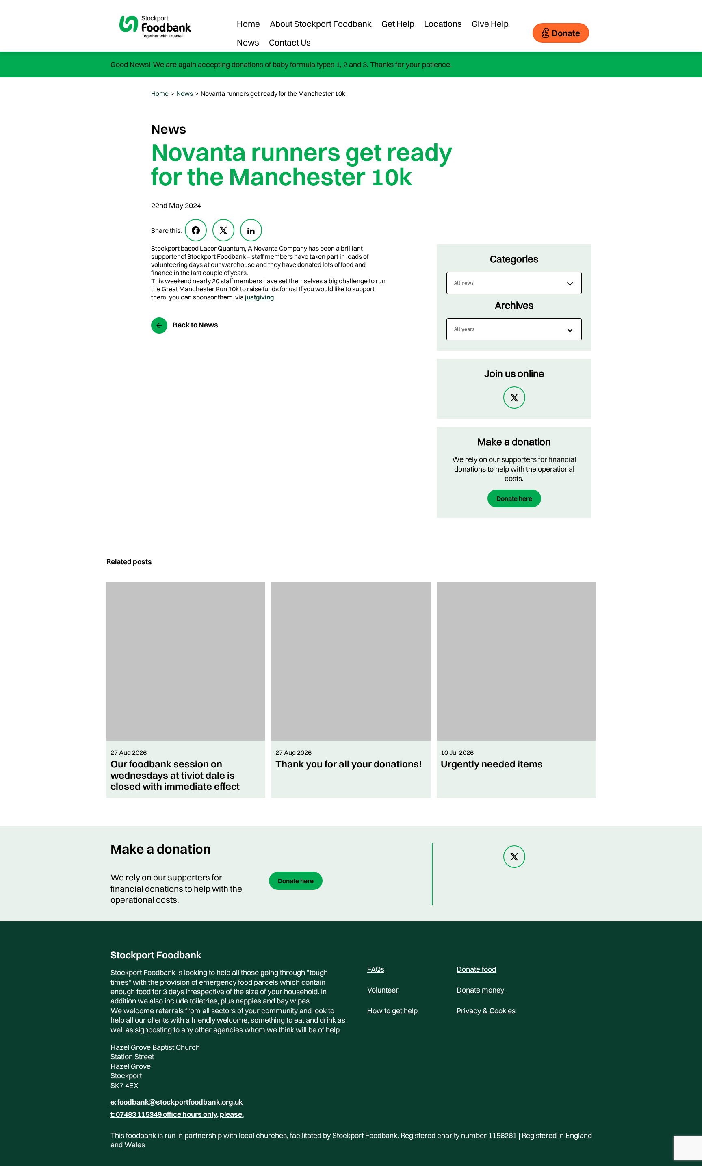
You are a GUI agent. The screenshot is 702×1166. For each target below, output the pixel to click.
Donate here (514, 498)
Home (248, 23)
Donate (566, 33)
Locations (443, 23)
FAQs (375, 969)
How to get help (392, 1010)
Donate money (480, 990)
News (248, 42)
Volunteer (383, 990)
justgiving (259, 297)
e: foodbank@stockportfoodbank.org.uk (176, 1102)
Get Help (397, 23)
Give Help (490, 23)
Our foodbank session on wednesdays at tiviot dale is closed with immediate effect (175, 775)
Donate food (476, 969)
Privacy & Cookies (486, 1010)
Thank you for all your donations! (348, 764)
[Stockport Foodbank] (155, 45)
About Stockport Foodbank (321, 23)
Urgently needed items (492, 764)
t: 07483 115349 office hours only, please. (177, 1114)
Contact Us (290, 42)
